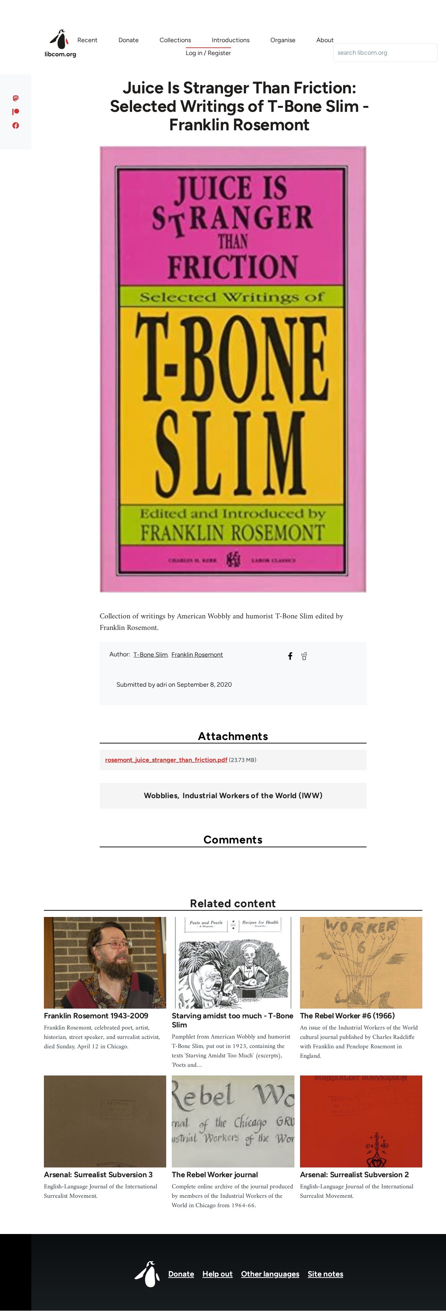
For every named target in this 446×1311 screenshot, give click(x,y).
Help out (217, 1274)
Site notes (325, 1274)
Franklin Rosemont (197, 654)
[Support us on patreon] (16, 112)
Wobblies (161, 795)
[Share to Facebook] (290, 656)
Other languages (270, 1274)
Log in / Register (208, 53)
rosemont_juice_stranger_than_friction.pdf (166, 760)
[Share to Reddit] (304, 656)
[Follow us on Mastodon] (16, 98)
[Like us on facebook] (16, 125)
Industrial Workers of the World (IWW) (252, 795)
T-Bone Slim (150, 654)
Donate (181, 1274)
